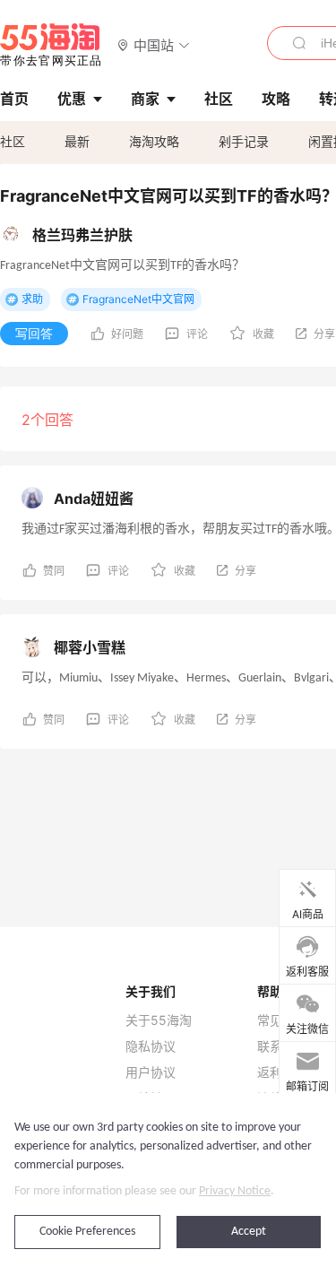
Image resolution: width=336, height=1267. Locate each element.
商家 (145, 99)
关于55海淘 (158, 1020)
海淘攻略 (154, 141)
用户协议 (150, 1072)
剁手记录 (244, 141)
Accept (248, 1231)
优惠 (71, 99)
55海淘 (51, 44)
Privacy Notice (235, 1191)
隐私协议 (150, 1046)
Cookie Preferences (87, 1231)
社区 (12, 141)
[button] (153, 44)
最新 (77, 141)
